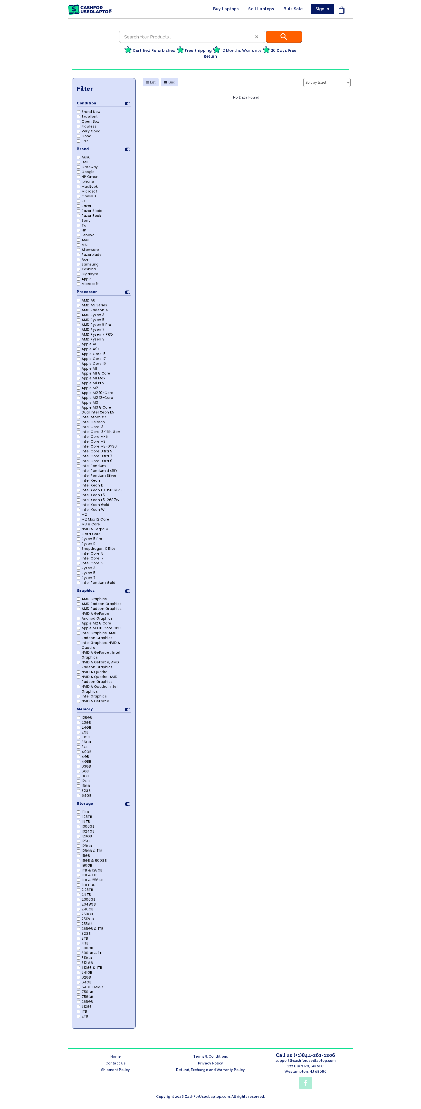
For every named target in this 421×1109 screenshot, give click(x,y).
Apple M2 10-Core (97, 392)
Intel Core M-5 (95, 436)
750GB (87, 992)
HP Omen (90, 176)
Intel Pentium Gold (98, 582)
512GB (87, 1006)
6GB (85, 771)
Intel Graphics (94, 696)
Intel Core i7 (93, 558)
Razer (87, 205)
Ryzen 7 (89, 577)
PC (84, 201)
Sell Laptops (261, 9)
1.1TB (85, 811)
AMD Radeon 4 (95, 310)
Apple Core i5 (94, 353)
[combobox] (192, 37)
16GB (86, 785)
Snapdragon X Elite (98, 548)
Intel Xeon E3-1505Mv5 (102, 490)
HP (84, 230)
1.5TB (86, 821)
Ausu (86, 157)
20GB (86, 722)
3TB (85, 938)
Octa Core (91, 534)
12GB (86, 781)
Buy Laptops (226, 9)
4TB (85, 943)
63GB (86, 766)
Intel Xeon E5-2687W (101, 499)
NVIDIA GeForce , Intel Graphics (101, 655)
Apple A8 (89, 344)
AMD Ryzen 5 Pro (96, 324)
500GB (87, 948)
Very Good (91, 131)
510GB (87, 957)
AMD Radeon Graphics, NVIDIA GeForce (102, 611)
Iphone (88, 181)
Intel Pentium (94, 465)
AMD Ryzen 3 (93, 314)
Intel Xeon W (93, 509)
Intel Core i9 (93, 563)
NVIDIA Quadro (95, 671)
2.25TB (87, 889)
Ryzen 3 (89, 568)
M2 (84, 514)
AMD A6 (88, 300)
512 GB (87, 962)
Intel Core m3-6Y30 (99, 446)
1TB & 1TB (90, 875)
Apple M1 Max (93, 378)
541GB (87, 972)
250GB (87, 914)
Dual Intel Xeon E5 (98, 412)
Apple (87, 278)
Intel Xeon (91, 480)
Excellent (90, 116)
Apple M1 (89, 368)
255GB (87, 923)
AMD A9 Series (94, 305)
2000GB (89, 899)
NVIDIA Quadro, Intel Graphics (99, 689)
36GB (86, 742)
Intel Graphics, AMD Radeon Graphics (99, 635)
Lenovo (88, 235)
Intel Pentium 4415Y (100, 470)
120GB (87, 836)
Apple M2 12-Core (97, 397)
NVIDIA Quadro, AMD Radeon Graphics (99, 679)
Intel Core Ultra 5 (97, 451)
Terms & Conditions (210, 1056)
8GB (85, 776)
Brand (83, 149)
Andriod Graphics (97, 618)
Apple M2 (90, 387)
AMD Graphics (94, 598)
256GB (87, 1001)
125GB (87, 841)
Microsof (89, 191)
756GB (87, 996)
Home (115, 1056)
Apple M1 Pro (93, 383)
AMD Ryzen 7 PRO (97, 334)
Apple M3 (90, 402)
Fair (85, 140)
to (84, 225)
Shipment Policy (115, 1070)
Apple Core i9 (94, 363)
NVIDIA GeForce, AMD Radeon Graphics (100, 664)
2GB (85, 732)
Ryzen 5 (89, 572)
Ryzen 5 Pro (92, 538)
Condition (86, 103)
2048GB (89, 904)
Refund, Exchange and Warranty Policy (210, 1070)
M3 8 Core (91, 524)
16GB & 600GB (94, 860)
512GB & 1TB (92, 967)
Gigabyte (90, 274)
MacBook (90, 186)
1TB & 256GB (93, 880)
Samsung (90, 264)
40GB (86, 751)
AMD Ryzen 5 (93, 319)
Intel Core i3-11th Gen (101, 431)
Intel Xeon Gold (95, 504)
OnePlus (89, 196)
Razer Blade (92, 210)
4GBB (86, 761)
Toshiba (89, 269)
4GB (85, 756)
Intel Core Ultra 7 (97, 456)
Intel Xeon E (92, 485)
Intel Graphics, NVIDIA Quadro (101, 645)
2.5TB (86, 894)
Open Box (90, 121)
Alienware (90, 249)
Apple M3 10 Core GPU (101, 628)
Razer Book (91, 215)
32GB (86, 790)
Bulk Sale (293, 9)
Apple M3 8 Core (96, 407)
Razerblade (92, 254)
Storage (85, 803)
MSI (85, 244)
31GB (86, 737)
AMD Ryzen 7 (93, 329)
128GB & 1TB (92, 850)
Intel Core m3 (94, 441)
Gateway (90, 167)
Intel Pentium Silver (99, 475)
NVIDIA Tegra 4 (95, 529)
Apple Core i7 (94, 358)
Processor (87, 292)
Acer (86, 259)
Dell (85, 162)
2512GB (88, 919)
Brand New (91, 111)
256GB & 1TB (93, 928)
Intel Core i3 (93, 426)
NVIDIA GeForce (95, 701)
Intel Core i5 (93, 553)
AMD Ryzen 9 (93, 339)
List (152, 82)
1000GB (88, 826)
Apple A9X (91, 349)
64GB (86, 795)
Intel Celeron (93, 422)
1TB (84, 1011)
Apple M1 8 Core (96, 373)
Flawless (89, 126)
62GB (86, 977)
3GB (85, 746)
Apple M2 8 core (96, 623)
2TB (85, 1016)
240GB (88, 909)
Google (88, 171)
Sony (86, 220)
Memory (85, 709)
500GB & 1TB (93, 953)
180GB (87, 865)
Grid (171, 82)
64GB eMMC (92, 987)
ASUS (86, 240)
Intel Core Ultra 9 (97, 460)
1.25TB (87, 816)
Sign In (322, 9)
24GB (86, 727)
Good (86, 136)
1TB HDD (89, 884)
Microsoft (90, 283)
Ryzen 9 (89, 543)
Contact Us (115, 1063)
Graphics (86, 590)
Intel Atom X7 (94, 417)
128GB (87, 717)
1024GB (88, 831)
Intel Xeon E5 (93, 495)
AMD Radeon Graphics (102, 603)
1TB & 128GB (92, 870)
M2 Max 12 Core (95, 519)
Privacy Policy (210, 1063)
